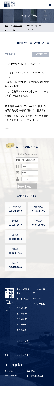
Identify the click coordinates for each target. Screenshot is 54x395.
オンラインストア (23, 354)
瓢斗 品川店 (22, 319)
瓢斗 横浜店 (22, 329)
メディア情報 (39, 304)
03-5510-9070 (38, 225)
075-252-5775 (38, 211)
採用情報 (31, 371)
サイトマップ (23, 340)
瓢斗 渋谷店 (22, 308)
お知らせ (37, 298)
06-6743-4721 (15, 253)
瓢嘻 (7, 354)
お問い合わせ (11, 375)
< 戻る (7, 128)
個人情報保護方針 (35, 375)
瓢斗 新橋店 (22, 313)
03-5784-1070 (15, 225)
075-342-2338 (15, 211)
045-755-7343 (15, 267)
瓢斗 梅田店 (22, 324)
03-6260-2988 (15, 239)
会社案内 (9, 371)
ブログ (20, 335)
